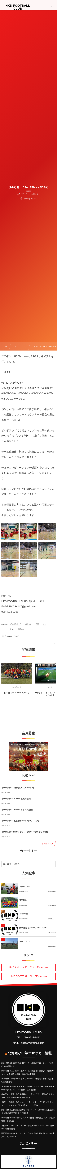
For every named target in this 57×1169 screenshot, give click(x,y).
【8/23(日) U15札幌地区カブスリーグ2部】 (18, 788)
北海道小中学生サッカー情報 (30, 1053)
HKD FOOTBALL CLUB (17, 7)
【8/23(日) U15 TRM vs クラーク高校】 (17, 810)
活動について (24, 941)
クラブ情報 (23, 914)
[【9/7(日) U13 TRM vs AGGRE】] (16, 673)
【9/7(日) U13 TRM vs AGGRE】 (16, 693)
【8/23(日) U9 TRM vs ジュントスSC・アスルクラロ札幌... (25, 832)
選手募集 (23, 900)
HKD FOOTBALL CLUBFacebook (28, 976)
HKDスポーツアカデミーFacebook (28, 967)
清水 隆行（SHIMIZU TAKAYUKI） (33, 928)
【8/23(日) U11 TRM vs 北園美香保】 (16, 799)
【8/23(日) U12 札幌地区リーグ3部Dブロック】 (20, 821)
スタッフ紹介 (24, 886)
